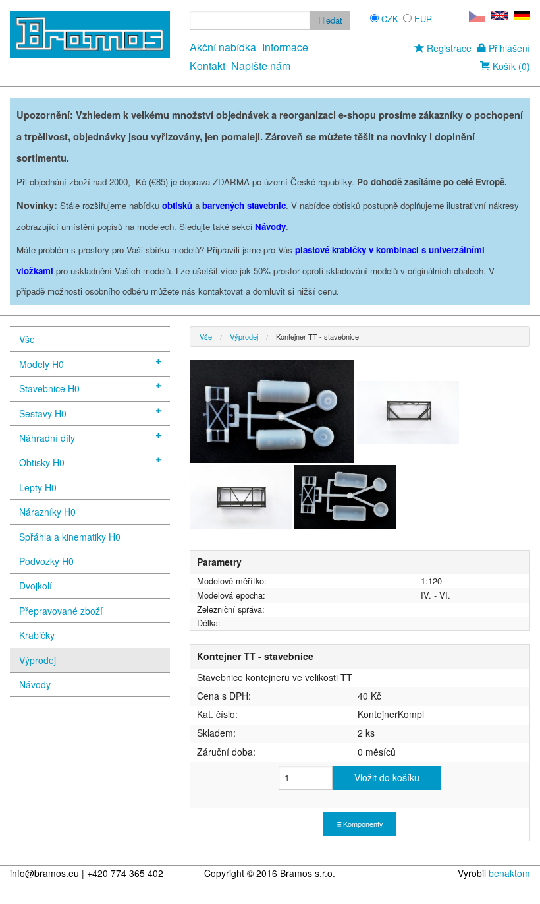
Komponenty (362, 823)
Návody (35, 684)
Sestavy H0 (43, 413)
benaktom (509, 873)
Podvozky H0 (46, 561)
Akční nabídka (223, 47)
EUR (423, 19)
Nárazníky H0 (47, 511)
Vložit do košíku (386, 777)
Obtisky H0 (42, 462)
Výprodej (37, 660)
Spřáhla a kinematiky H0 (70, 536)
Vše (27, 339)
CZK (389, 19)
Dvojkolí (35, 585)
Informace (285, 47)
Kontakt (207, 65)
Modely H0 (41, 364)
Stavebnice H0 (49, 388)
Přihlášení (508, 48)
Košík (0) (510, 66)
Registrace (448, 48)
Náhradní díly (47, 437)
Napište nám (260, 65)
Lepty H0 (38, 487)
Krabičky (37, 635)
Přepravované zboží (61, 610)
